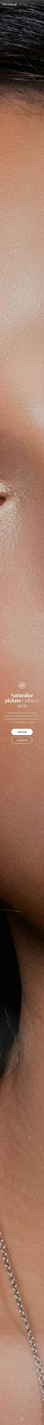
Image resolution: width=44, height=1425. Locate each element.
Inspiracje (22, 732)
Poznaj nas (22, 740)
